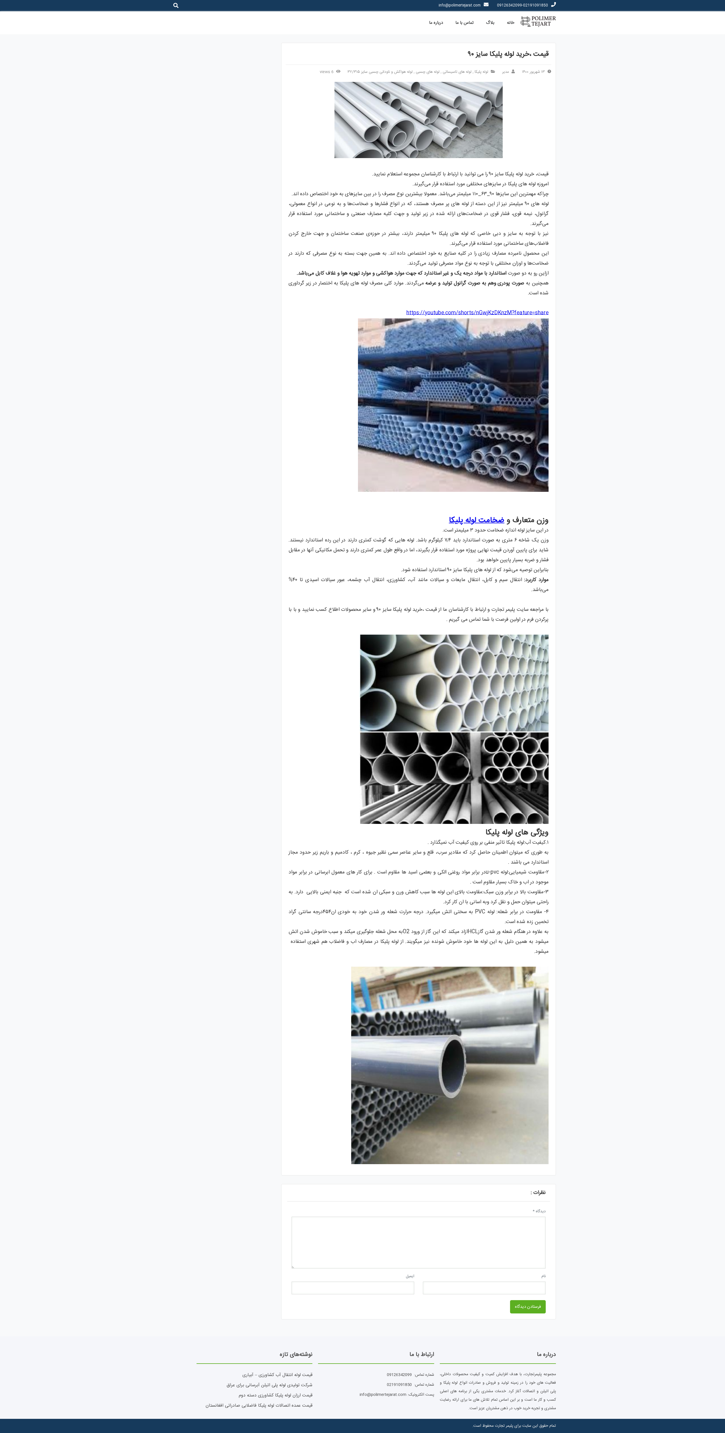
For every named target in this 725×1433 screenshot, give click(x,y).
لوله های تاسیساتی (457, 72)
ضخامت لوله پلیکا (476, 520)
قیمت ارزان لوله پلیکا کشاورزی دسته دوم (275, 1395)
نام (543, 1276)
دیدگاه (539, 1211)
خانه (510, 22)
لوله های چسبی (428, 72)
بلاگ (490, 22)
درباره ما (436, 22)
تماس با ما (464, 22)
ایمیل (410, 1276)
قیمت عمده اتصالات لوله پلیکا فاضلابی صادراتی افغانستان (259, 1405)
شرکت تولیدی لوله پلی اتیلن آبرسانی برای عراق (269, 1385)
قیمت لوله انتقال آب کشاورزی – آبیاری (277, 1375)
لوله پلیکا (481, 72)
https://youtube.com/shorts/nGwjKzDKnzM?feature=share (477, 313)
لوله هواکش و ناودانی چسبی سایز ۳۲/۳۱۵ (380, 72)
